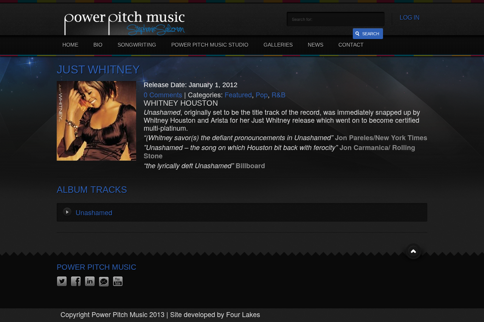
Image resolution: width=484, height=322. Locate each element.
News (315, 45)
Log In (410, 17)
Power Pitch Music (96, 267)
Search (370, 33)
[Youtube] (118, 282)
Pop (262, 94)
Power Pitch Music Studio (209, 45)
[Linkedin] (90, 282)
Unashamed (94, 212)
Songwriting (137, 45)
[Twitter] (62, 282)
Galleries (278, 45)
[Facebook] (76, 282)
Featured (238, 94)
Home (70, 45)
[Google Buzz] (104, 282)
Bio (97, 45)
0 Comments (163, 94)
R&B (278, 94)
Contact (351, 45)
